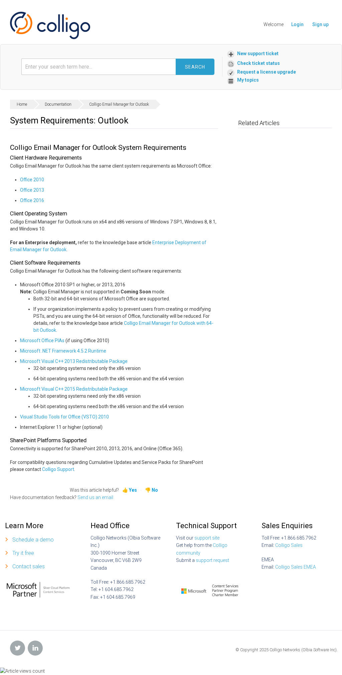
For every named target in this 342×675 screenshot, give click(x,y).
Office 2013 (32, 190)
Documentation (58, 104)
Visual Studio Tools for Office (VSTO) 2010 (64, 416)
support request (212, 560)
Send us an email (95, 497)
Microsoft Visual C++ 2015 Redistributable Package (74, 389)
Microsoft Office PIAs (42, 340)
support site (206, 538)
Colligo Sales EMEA (295, 567)
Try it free (23, 553)
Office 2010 (32, 179)
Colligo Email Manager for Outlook (119, 104)
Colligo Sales (289, 545)
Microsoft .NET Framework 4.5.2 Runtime (63, 351)
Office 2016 (32, 200)
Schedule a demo (33, 540)
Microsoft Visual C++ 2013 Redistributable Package (74, 361)
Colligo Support (58, 469)
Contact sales (28, 566)
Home (22, 104)
